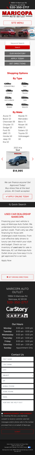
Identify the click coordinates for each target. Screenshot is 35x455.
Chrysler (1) (8, 124)
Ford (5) (6, 130)
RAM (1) (21, 127)
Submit (17, 432)
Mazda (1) (22, 116)
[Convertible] (9, 84)
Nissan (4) (23, 124)
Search (17, 47)
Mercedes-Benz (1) (23, 120)
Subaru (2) (23, 130)
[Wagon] (24, 105)
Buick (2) (7, 119)
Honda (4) (7, 136)
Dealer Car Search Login (17, 445)
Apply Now (6, 260)
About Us (12, 444)
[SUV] (24, 84)
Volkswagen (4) (23, 137)
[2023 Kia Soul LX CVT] (17, 160)
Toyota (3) (23, 133)
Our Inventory (17, 53)
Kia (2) (6, 142)
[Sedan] (9, 105)
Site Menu (17, 22)
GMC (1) (6, 133)
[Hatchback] (9, 98)
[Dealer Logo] (17, 14)
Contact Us (18, 444)
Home (8, 444)
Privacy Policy (25, 444)
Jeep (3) (7, 139)
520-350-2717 (19, 7)
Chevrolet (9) (9, 122)
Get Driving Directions (18, 277)
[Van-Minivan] (24, 98)
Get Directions (17, 63)
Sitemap (14, 447)
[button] (2, 159)
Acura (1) (7, 116)
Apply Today (17, 58)
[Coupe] (9, 91)
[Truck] (24, 91)
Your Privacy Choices (22, 447)
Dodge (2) (7, 127)
